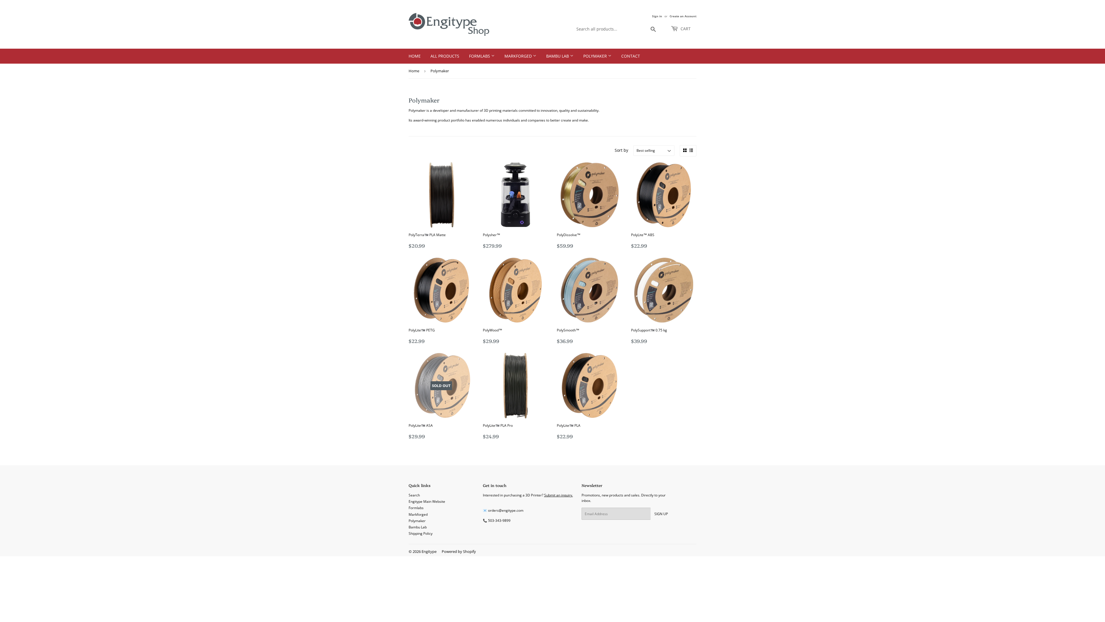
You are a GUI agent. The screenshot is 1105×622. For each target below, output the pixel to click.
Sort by (621, 150)
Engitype (429, 551)
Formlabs (480, 56)
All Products (444, 56)
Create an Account (683, 16)
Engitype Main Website (427, 501)
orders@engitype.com (505, 510)
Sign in (657, 16)
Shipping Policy (421, 533)
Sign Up (661, 513)
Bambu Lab (558, 56)
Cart (685, 28)
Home (415, 56)
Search (414, 495)
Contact (630, 56)
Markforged (518, 56)
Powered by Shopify (459, 551)
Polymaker (595, 56)
